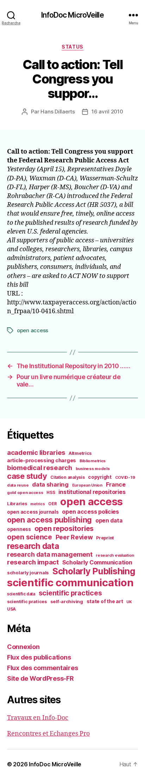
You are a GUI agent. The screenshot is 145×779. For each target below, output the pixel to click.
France (116, 484)
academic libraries (36, 452)
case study (27, 476)
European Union (87, 485)
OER (52, 503)
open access (32, 330)
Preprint (105, 537)
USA (11, 609)
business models (93, 468)
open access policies (90, 511)
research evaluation (115, 555)
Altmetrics (80, 453)
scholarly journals (28, 572)
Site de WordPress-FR (40, 678)
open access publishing (49, 519)
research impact (33, 562)
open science (29, 537)
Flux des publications (39, 657)
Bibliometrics (93, 460)
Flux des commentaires (42, 668)
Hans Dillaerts (57, 111)
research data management (50, 554)
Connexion (23, 646)
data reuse (18, 485)
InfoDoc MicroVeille (72, 15)
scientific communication (70, 582)
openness (19, 529)
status (72, 47)
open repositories (64, 528)
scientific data (21, 594)
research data (33, 546)
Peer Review (74, 537)
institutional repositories (91, 491)
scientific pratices (27, 601)
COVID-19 (125, 477)
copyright (100, 477)
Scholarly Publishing (93, 571)
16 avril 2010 (107, 111)
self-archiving (66, 601)
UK (129, 601)
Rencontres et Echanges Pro (48, 734)
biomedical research (39, 467)
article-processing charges (41, 460)
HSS (50, 492)
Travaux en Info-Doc (37, 718)
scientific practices (70, 593)
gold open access (25, 492)
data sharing (50, 484)
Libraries (17, 503)
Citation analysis (67, 477)
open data (108, 520)
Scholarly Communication (97, 562)
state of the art (105, 601)
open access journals (33, 512)
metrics (37, 504)
